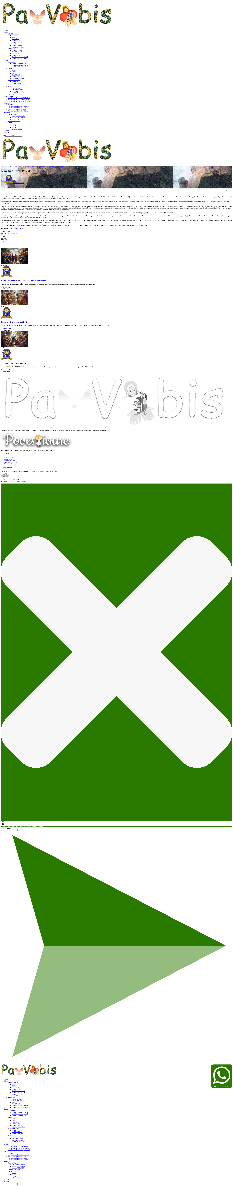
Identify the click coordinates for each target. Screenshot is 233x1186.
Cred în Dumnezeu (17, 91)
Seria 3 (14, 127)
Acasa (6, 30)
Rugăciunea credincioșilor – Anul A (18, 106)
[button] (116, 235)
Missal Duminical (13, 34)
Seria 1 (14, 124)
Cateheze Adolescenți (14, 121)
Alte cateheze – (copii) (18, 117)
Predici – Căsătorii (17, 83)
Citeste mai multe (6, 287)
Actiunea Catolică (17, 129)
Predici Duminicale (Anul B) (20, 65)
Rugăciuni (7, 103)
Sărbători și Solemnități (38, 166)
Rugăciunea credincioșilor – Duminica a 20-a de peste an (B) (23, 280)
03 (14, 228)
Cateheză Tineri (12, 122)
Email (2, 474)
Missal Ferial (11, 48)
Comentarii (11, 94)
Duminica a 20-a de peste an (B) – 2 (14, 363)
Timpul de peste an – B (18, 44)
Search (3, 135)
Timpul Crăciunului (17, 52)
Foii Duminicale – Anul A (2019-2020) (19, 98)
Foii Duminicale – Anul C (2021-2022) (19, 101)
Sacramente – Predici (14, 80)
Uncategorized (59, 166)
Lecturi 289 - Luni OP (20, 166)
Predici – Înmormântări (18, 85)
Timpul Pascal (16, 40)
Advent (14, 35)
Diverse (6, 130)
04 (16, 228)
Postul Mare (15, 39)
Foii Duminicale (9, 96)
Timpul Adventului (17, 50)
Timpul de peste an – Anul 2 (20, 58)
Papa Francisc (16, 88)
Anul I (11, 166)
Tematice (10, 86)
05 (18, 228)
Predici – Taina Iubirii (18, 93)
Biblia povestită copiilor (18, 116)
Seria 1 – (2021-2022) (18, 119)
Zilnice (10, 68)
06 (20, 228)
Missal (6, 32)
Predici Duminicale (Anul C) (20, 66)
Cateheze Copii (12, 114)
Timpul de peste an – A (18, 42)
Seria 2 (14, 126)
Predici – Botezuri (17, 81)
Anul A (6, 166)
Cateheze (7, 112)
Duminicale (11, 62)
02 (11, 228)
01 (9, 228)
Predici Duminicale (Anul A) (20, 63)
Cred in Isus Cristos (17, 89)
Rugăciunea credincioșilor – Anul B (18, 107)
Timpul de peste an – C (18, 45)
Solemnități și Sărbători (18, 47)
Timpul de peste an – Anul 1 (20, 57)
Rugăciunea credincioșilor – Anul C (18, 109)
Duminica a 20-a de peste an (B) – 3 (14, 322)
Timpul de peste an (17, 76)
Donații (6, 132)
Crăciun (14, 37)
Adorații (10, 104)
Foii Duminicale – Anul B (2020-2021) (19, 99)
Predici (6, 60)
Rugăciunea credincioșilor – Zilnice (18, 111)
